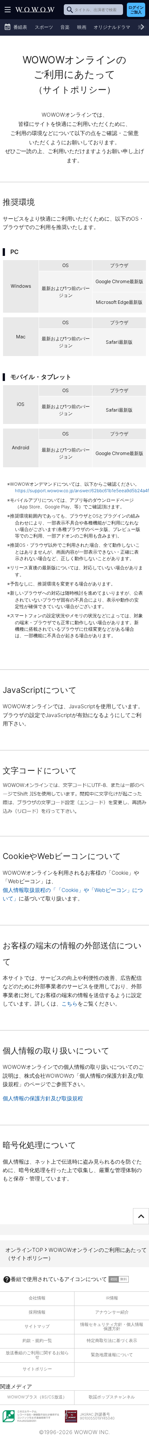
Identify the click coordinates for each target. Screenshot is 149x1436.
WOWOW (35, 9)
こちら (70, 1003)
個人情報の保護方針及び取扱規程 (43, 1098)
